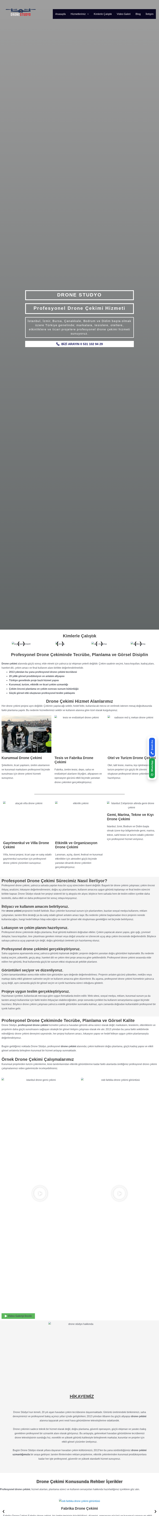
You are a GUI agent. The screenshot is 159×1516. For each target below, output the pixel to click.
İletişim (149, 14)
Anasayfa (60, 14)
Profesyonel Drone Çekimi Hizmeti (79, 308)
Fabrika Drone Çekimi (79, 1508)
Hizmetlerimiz (78, 14)
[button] (40, 1194)
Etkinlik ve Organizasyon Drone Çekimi (76, 845)
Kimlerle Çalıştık (103, 14)
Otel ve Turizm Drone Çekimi (132, 758)
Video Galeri (124, 14)
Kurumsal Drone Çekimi (22, 758)
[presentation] (87, 14)
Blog (138, 14)
